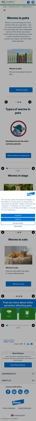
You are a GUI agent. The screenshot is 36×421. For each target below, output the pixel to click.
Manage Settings (18, 223)
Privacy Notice (18, 226)
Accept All (18, 215)
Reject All (18, 219)
